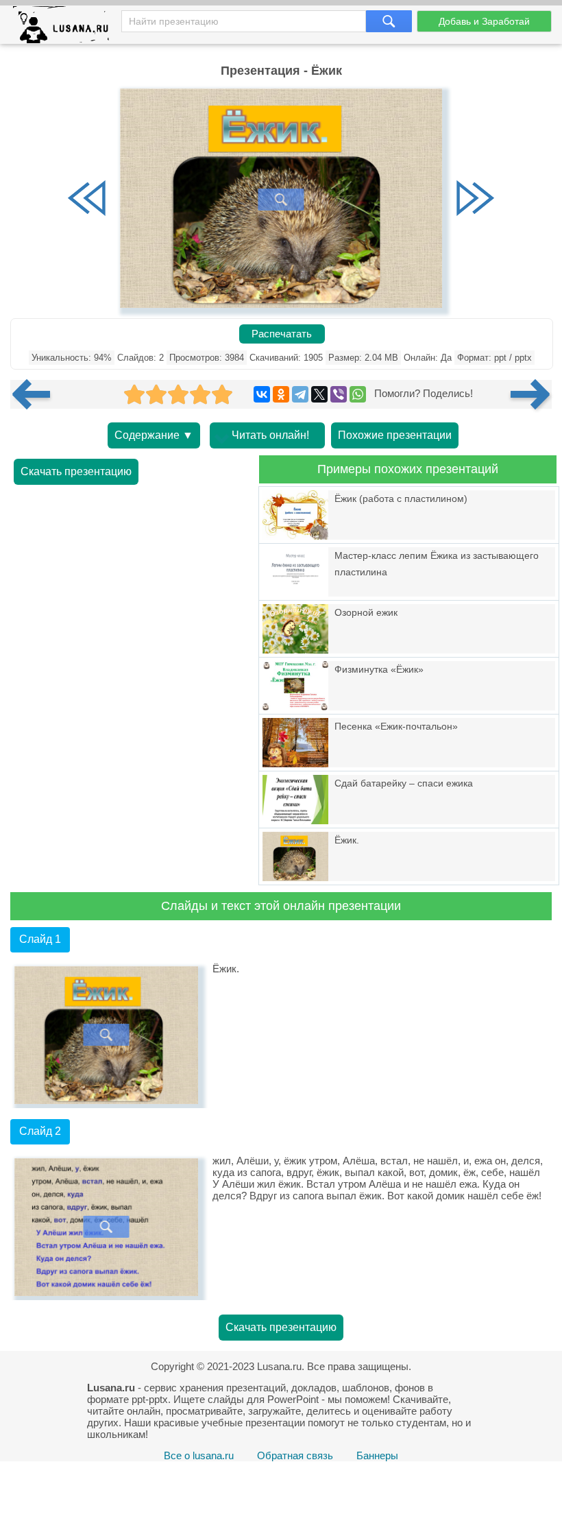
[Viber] (338, 394)
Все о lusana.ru (199, 1455)
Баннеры (377, 1455)
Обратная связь (295, 1455)
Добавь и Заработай (484, 21)
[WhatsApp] (358, 394)
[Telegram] (300, 394)
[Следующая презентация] (531, 394)
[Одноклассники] (281, 394)
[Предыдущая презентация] (36, 394)
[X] (319, 394)
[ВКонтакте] (262, 394)
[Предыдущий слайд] (87, 199)
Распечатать (282, 333)
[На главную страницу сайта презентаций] (66, 27)
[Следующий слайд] (474, 199)
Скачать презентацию (76, 471)
